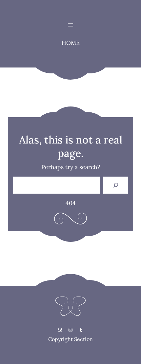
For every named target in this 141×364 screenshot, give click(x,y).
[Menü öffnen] (70, 25)
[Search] (115, 185)
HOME (71, 43)
